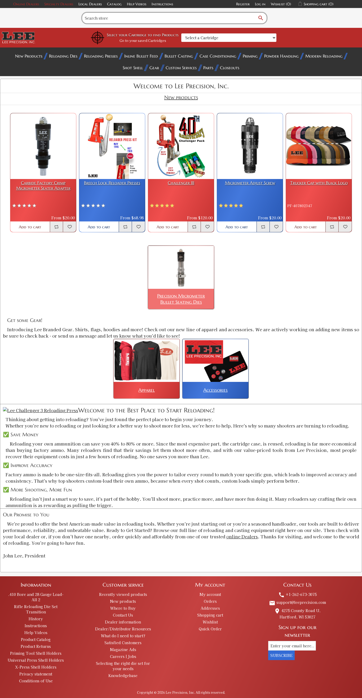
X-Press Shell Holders (35, 667)
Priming (250, 56)
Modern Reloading (323, 56)
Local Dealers (90, 4)
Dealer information (123, 622)
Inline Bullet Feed (141, 56)
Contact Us (123, 615)
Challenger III (181, 182)
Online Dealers (26, 4)
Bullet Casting (179, 56)
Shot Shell (133, 67)
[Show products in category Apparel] (146, 360)
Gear (154, 67)
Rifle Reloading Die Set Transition (36, 609)
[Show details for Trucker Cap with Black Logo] (319, 146)
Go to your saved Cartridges (143, 40)
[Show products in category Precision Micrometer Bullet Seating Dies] (181, 267)
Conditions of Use (36, 680)
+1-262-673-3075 (297, 594)
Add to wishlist (69, 226)
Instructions (162, 4)
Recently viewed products (123, 594)
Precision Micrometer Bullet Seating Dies (181, 299)
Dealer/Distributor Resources (123, 628)
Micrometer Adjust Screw (250, 182)
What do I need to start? (123, 635)
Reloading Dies (63, 56)
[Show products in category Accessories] (215, 360)
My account (210, 594)
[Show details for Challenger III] (181, 146)
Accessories (215, 390)
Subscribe (281, 655)
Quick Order (210, 628)
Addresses (210, 608)
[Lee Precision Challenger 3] (40, 410)
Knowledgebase (123, 675)
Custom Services (181, 67)
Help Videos (136, 4)
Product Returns (36, 646)
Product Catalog (36, 639)
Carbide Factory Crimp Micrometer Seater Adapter (43, 185)
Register (243, 4)
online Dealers (242, 536)
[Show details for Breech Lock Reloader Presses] (112, 146)
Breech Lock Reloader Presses (112, 182)
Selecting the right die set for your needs (123, 666)
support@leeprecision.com (297, 602)
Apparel (146, 390)
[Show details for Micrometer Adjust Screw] (250, 146)
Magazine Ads (123, 649)
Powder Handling (281, 56)
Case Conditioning (218, 56)
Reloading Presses (101, 56)
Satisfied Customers (123, 642)
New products (123, 601)
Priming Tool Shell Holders (35, 653)
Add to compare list (56, 226)
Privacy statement (35, 674)
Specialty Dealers (58, 4)
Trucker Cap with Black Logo (319, 182)
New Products (28, 56)
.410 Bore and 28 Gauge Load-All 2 (36, 597)
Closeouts (229, 67)
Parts (208, 67)
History (36, 618)
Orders (210, 601)
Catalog (114, 4)
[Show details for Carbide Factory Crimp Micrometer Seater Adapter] (43, 146)
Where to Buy (123, 608)
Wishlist (210, 622)
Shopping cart (210, 615)
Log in (260, 4)
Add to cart (30, 226)
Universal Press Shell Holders (36, 660)
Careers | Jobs (123, 656)
